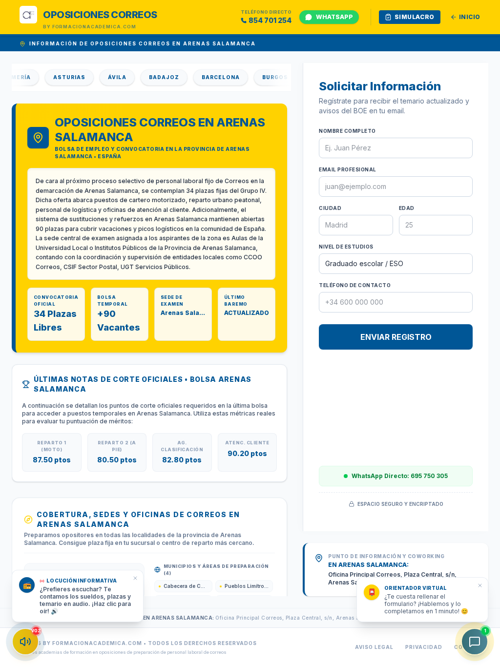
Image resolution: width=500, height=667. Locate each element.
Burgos (270, 77)
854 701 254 (270, 20)
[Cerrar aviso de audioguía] (135, 578)
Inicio (469, 17)
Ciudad (330, 208)
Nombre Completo (347, 131)
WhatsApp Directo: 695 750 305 (400, 475)
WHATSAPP (334, 17)
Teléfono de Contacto (355, 285)
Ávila (112, 77)
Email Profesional (347, 169)
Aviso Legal (374, 647)
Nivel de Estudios (346, 247)
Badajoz (159, 77)
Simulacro (415, 17)
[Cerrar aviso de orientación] (480, 585)
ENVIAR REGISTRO (396, 337)
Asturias (64, 77)
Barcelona (215, 77)
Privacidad (423, 647)
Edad (407, 208)
